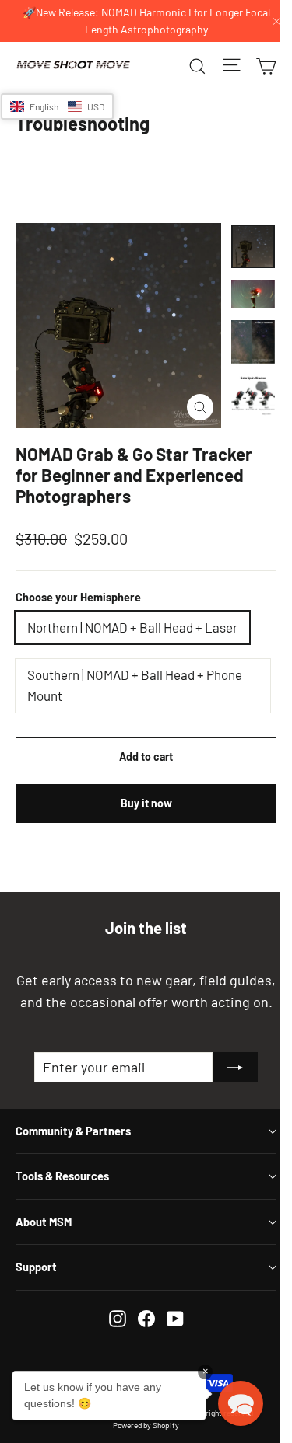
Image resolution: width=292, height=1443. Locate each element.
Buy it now (146, 803)
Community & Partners (73, 1131)
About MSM (44, 1222)
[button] (57, 106)
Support (36, 1267)
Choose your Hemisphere (78, 597)
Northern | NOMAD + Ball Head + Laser (132, 627)
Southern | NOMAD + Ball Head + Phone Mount (134, 685)
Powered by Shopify (146, 1425)
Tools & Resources (62, 1176)
